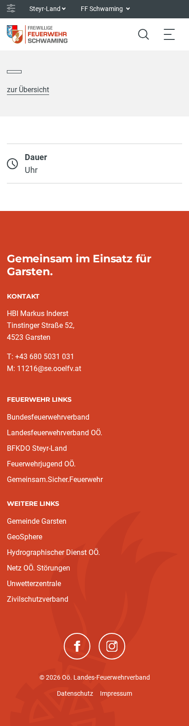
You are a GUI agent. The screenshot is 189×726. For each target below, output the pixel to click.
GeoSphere (24, 536)
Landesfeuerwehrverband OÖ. (54, 432)
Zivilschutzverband (37, 599)
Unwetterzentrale (34, 583)
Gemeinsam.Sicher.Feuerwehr (55, 479)
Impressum (116, 693)
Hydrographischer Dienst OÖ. (53, 552)
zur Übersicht (28, 89)
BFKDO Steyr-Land (37, 448)
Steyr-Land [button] (45, 8)
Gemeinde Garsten (37, 521)
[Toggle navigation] (169, 34)
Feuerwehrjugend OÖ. (41, 464)
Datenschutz (75, 693)
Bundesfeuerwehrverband (48, 417)
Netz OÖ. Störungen (38, 568)
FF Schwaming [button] (102, 8)
